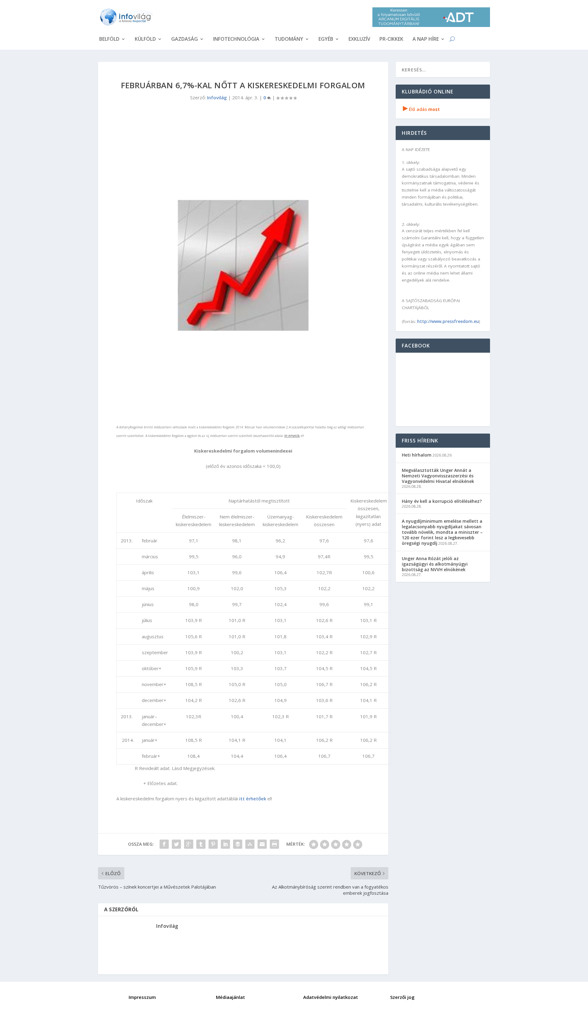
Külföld (145, 39)
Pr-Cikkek (391, 39)
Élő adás (421, 109)
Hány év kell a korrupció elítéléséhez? (442, 501)
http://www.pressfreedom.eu (448, 321)
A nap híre (426, 39)
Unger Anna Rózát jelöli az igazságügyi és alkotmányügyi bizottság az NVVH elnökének (435, 564)
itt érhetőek (252, 798)
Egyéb (325, 39)
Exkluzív (359, 39)
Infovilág (217, 97)
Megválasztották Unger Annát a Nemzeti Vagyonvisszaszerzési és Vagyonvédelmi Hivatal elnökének (438, 475)
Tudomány (289, 39)
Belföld (109, 39)
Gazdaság (184, 39)
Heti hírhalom (417, 455)
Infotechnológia (236, 39)
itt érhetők (292, 436)
